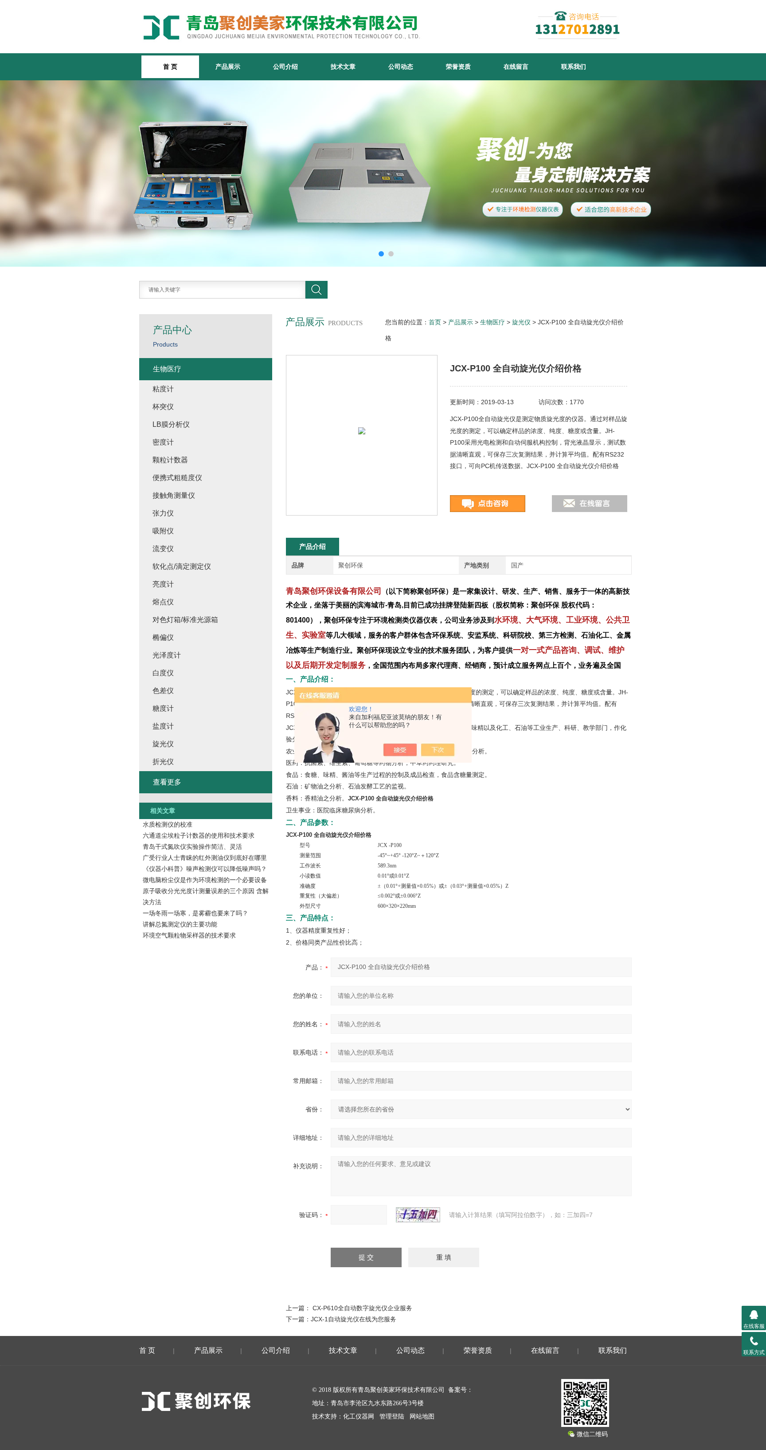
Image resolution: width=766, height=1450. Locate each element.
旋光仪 (521, 322)
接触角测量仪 (173, 495)
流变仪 (163, 548)
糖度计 (163, 708)
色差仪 (163, 690)
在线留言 (516, 66)
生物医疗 (492, 322)
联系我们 (573, 66)
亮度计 (163, 584)
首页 (435, 322)
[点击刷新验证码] (418, 1214)
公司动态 (400, 66)
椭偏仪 (163, 637)
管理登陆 (391, 1416)
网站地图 (422, 1416)
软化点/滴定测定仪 (181, 566)
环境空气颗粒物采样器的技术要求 (189, 935)
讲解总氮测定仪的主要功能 (180, 924)
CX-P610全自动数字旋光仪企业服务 (362, 1308)
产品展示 (227, 66)
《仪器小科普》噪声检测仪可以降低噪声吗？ (205, 868)
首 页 (147, 1350)
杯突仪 (163, 406)
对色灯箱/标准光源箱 (185, 619)
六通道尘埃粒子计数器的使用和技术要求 (198, 835)
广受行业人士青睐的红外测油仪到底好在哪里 (205, 857)
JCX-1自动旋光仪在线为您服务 (353, 1319)
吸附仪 (163, 531)
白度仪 (163, 673)
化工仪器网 (358, 1416)
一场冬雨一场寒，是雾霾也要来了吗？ (195, 913)
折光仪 (163, 761)
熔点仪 (163, 602)
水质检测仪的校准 (167, 824)
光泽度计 (166, 655)
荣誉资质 (458, 66)
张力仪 (163, 513)
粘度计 (163, 389)
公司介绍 (285, 66)
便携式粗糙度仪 (177, 477)
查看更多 (167, 782)
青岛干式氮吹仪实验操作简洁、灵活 (192, 846)
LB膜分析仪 (171, 424)
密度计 (163, 442)
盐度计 (163, 726)
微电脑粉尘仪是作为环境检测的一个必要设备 (205, 879)
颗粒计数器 (170, 460)
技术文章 (343, 66)
